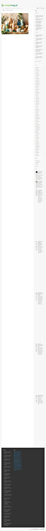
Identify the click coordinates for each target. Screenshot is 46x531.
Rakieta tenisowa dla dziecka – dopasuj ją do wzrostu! (40, 396)
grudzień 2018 (37, 126)
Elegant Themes (35, 529)
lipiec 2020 (37, 120)
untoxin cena (16, 467)
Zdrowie (22, 8)
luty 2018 (37, 140)
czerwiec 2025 (37, 89)
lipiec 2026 (37, 69)
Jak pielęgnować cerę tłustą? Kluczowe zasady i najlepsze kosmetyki (39, 16)
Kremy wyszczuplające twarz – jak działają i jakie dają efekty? (39, 39)
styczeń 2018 (37, 141)
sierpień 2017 (37, 149)
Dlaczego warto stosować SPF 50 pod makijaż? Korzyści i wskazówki (39, 22)
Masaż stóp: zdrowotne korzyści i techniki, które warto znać (8, 507)
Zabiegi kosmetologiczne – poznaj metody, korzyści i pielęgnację (7, 463)
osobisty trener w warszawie (17, 461)
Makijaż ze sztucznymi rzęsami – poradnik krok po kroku (7, 467)
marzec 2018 (37, 138)
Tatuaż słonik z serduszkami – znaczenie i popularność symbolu (39, 36)
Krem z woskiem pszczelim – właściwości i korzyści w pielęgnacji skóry (7, 524)
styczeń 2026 (37, 78)
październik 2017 (38, 146)
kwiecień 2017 (37, 155)
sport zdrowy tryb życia (17, 464)
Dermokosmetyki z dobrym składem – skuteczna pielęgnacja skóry (39, 50)
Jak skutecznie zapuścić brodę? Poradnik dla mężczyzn (7, 517)
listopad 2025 (37, 81)
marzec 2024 (37, 104)
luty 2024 (37, 106)
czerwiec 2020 (37, 121)
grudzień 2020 (37, 115)
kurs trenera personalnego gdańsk (16, 455)
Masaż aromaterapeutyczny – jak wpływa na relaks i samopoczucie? (8, 510)
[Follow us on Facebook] (39, 8)
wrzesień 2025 (37, 84)
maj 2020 (37, 123)
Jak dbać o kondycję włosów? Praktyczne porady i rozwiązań (7, 488)
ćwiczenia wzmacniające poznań (18, 470)
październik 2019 (38, 124)
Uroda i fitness (18, 8)
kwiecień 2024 (37, 103)
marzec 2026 (37, 75)
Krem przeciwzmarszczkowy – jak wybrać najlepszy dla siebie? (39, 54)
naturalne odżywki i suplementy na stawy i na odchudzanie (18, 458)
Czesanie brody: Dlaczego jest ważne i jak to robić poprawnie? (39, 43)
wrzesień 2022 (37, 109)
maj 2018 (37, 135)
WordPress (43, 529)
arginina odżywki (15, 451)
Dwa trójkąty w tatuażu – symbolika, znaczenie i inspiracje (7, 471)
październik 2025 (38, 83)
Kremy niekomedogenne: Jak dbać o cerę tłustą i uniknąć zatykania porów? (7, 491)
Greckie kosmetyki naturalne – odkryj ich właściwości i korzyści (8, 456)
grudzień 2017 (37, 143)
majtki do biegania (20, 456)
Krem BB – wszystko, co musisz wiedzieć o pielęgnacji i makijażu (7, 481)
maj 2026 (37, 72)
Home (3, 8)
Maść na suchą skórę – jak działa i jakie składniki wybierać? (7, 478)
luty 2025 (37, 95)
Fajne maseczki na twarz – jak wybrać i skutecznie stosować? (39, 182)
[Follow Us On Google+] (43, 8)
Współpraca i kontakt (7, 8)
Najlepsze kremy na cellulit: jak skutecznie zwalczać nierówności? (39, 46)
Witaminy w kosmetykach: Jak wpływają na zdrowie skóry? (39, 57)
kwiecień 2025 (37, 92)
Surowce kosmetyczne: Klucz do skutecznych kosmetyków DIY (7, 495)
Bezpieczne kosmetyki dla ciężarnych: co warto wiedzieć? (7, 499)
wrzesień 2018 (37, 129)
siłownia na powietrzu (16, 463)
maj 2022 (37, 112)
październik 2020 (38, 118)
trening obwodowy (19, 466)
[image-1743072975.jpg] (14, 34)
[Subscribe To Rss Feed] (41, 8)
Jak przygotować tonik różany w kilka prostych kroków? (7, 460)
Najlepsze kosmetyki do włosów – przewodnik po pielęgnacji (7, 520)
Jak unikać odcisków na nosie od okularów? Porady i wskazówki (39, 29)
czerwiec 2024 (37, 101)
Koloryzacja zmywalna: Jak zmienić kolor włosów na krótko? (7, 452)
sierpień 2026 (37, 67)
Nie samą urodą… (13, 8)
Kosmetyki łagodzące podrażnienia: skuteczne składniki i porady (7, 474)
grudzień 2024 (37, 98)
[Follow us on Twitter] (37, 8)
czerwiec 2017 (37, 152)
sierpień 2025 (37, 86)
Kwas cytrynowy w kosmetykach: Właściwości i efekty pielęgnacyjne (39, 25)
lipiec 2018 (37, 132)
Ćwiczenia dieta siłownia (16, 468)
